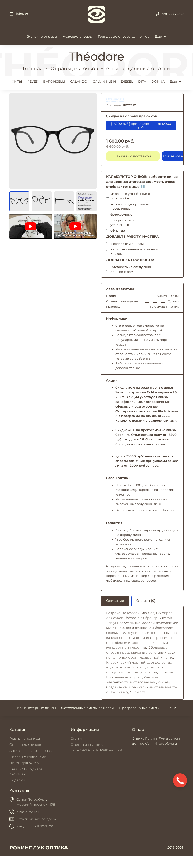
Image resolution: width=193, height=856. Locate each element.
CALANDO (78, 81)
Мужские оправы (77, 36)
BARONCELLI (54, 81)
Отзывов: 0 (115, 99)
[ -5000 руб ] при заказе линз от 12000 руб (141, 125)
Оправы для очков (74, 68)
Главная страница (24, 738)
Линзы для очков (24, 763)
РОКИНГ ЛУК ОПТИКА (38, 848)
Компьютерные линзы (36, 708)
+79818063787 (171, 14)
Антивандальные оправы (138, 68)
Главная (33, 68)
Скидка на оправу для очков (131, 116)
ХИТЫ (17, 81)
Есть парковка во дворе (36, 819)
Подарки (17, 780)
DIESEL (127, 81)
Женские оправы (42, 36)
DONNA (158, 81)
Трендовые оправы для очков (123, 36)
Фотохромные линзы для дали (87, 708)
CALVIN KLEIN (104, 81)
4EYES (32, 81)
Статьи (76, 738)
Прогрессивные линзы (139, 708)
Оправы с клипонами (27, 757)
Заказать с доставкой (132, 156)
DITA (142, 81)
